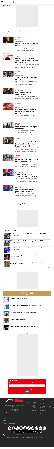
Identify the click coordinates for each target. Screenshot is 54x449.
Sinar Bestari (43, 406)
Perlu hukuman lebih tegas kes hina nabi (26, 128)
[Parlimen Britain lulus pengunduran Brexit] (8, 188)
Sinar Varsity (43, 416)
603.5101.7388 (14, 409)
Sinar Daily (43, 403)
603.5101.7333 (15, 410)
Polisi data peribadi (40, 389)
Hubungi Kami (34, 403)
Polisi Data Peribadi (34, 409)
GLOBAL (17, 40)
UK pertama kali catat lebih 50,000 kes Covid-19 (26, 160)
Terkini (7, 230)
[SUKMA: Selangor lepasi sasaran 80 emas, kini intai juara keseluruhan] (7, 257)
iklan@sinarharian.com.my (6, 423)
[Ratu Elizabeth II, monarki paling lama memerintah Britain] (8, 106)
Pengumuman (50, 403)
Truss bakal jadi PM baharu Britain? (26, 78)
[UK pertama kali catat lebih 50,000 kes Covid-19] (8, 157)
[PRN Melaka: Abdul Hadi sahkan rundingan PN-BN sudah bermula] (7, 243)
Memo (50, 405)
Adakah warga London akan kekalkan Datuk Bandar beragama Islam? (26, 144)
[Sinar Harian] (13, 2)
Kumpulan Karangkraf (43, 409)
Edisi (29, 403)
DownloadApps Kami (17, 435)
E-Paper (29, 407)
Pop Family (43, 407)
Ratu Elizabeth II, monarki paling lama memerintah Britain (25, 112)
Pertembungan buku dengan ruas (23, 94)
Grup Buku (42, 412)
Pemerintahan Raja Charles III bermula (26, 44)
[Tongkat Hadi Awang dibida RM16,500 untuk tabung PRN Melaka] (7, 236)
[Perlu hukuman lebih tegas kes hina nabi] (8, 125)
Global (29, 405)
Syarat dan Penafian (34, 407)
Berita (29, 402)
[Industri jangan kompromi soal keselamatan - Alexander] (7, 250)
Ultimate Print (42, 414)
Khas (29, 413)
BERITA (17, 106)
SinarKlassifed (6, 422)
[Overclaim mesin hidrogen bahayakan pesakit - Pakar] (6, 306)
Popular (15, 230)
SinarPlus (42, 405)
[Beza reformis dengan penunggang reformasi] (6, 327)
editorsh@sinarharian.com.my (15, 412)
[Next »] (24, 204)
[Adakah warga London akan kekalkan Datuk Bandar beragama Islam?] (8, 140)
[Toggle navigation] (2, 1)
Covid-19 (17, 155)
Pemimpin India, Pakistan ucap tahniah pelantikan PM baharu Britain (26, 61)
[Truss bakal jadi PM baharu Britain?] (8, 74)
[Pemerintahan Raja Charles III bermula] (8, 40)
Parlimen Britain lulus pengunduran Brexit (24, 191)
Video (29, 412)
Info (50, 406)
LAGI (48, 267)
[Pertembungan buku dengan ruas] (8, 91)
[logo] (9, 400)
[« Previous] (17, 204)
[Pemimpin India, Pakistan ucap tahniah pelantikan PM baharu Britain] (8, 56)
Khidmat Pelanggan (50, 407)
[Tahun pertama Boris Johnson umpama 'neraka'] (8, 172)
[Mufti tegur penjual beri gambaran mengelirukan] (6, 313)
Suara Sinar (29, 409)
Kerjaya (34, 405)
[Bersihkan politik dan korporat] (6, 299)
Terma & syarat (30, 389)
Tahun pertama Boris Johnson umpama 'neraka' (26, 175)
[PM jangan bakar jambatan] (6, 320)
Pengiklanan (6, 420)
